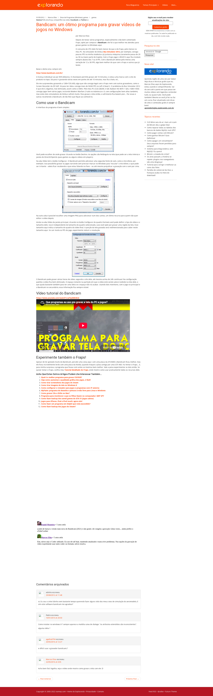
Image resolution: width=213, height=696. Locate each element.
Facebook (74, 20)
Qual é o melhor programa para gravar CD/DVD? (61, 377)
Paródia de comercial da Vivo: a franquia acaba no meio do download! (160, 172)
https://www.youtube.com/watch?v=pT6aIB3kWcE (57, 298)
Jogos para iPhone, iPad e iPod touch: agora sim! (61, 401)
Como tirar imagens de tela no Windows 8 (59, 385)
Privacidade (91, 691)
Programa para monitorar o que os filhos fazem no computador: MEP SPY (72, 396)
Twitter (84, 20)
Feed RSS (152, 691)
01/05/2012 (40, 17)
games (85, 17)
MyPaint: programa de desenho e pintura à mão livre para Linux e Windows (73, 390)
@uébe (161, 691)
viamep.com (61, 691)
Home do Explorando (76, 691)
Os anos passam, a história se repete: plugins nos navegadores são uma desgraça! (160, 159)
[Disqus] (88, 487)
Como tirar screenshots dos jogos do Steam (59, 382)
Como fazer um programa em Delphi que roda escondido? (65, 404)
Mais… (174, 5)
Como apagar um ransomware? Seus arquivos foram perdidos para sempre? (161, 143)
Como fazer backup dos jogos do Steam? (58, 406)
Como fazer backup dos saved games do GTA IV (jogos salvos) (67, 398)
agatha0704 (51, 639)
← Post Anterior (44, 679)
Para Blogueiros (132, 5)
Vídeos (165, 5)
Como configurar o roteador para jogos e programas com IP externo (70, 388)
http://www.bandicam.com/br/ (49, 73)
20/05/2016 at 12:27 (54, 642)
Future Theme (171, 691)
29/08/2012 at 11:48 (54, 595)
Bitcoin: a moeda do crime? (158, 154)
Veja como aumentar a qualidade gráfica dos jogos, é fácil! (66, 380)
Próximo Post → (132, 679)
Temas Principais (150, 5)
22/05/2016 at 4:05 (53, 662)
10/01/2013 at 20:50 (54, 618)
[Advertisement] (54, 50)
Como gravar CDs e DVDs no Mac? (55, 393)
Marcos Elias (51, 659)
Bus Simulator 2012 (111, 52)
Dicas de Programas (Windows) (71, 17)
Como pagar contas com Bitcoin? (160, 133)
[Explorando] (50, 4)
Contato (100, 691)
